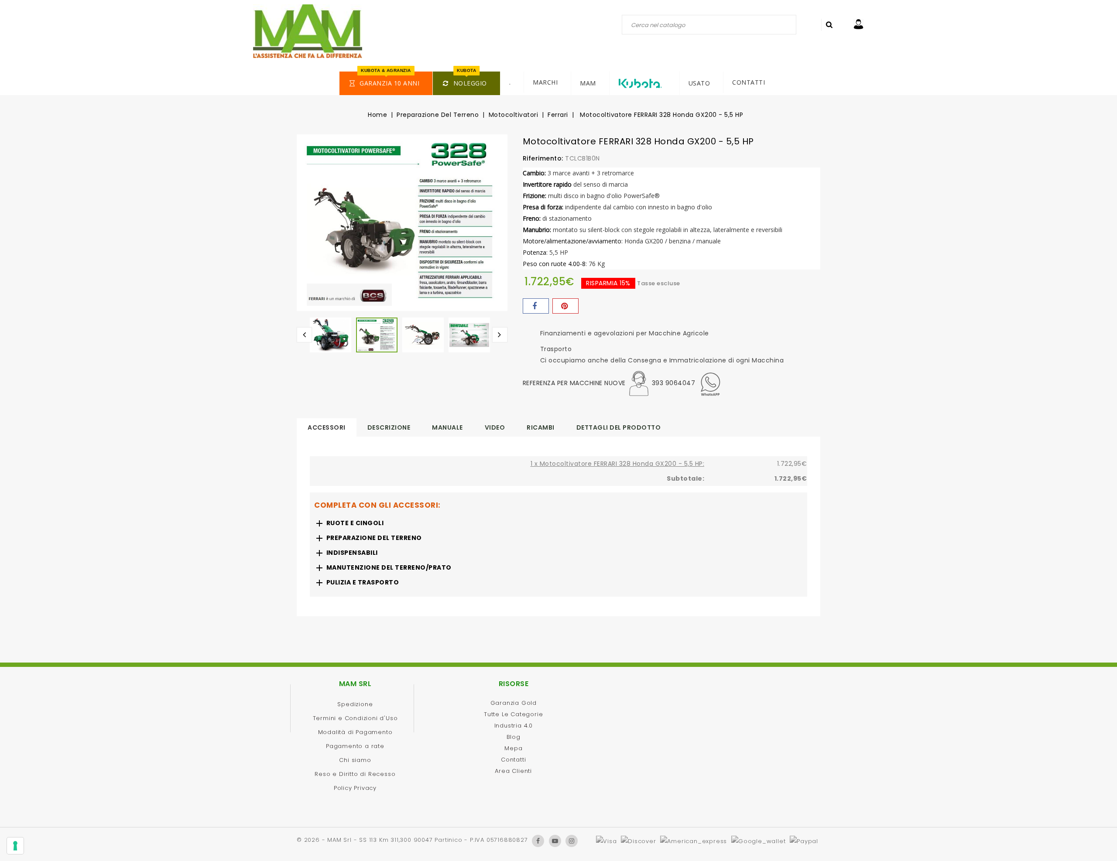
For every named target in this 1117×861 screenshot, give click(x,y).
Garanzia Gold (513, 703)
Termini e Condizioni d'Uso (355, 718)
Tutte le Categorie (513, 714)
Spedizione (355, 704)
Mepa (513, 748)
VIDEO (495, 427)
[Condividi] (535, 306)
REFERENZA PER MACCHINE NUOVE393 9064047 (609, 383)
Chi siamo (355, 760)
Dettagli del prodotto (618, 427)
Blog (514, 737)
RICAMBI (541, 427)
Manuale (447, 427)
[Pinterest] (565, 306)
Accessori (327, 427)
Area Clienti (513, 771)
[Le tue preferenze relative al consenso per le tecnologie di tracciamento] (15, 845)
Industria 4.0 (513, 725)
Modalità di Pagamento (355, 732)
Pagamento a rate (355, 746)
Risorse (514, 684)
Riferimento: (543, 158)
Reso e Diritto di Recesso (355, 774)
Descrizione (389, 427)
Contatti (513, 759)
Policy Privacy (355, 788)
